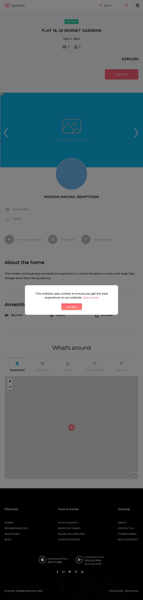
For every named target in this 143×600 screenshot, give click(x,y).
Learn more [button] (90, 297)
